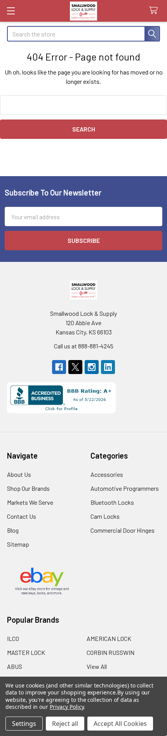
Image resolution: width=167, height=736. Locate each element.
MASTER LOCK (26, 652)
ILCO (13, 638)
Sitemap (18, 544)
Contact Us (21, 516)
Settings (24, 723)
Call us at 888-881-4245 (83, 346)
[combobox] (83, 34)
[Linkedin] (108, 367)
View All (97, 666)
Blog (13, 530)
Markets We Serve (30, 502)
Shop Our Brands (28, 488)
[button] (83, 397)
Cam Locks (105, 516)
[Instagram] (92, 367)
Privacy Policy (67, 706)
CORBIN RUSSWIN (110, 652)
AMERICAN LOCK (109, 638)
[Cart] (155, 10)
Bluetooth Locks (112, 502)
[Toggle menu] (10, 10)
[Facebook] (59, 367)
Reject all (65, 723)
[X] (75, 367)
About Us (19, 474)
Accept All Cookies (120, 723)
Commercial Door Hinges (122, 530)
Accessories (106, 474)
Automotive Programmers (124, 488)
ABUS (14, 666)
